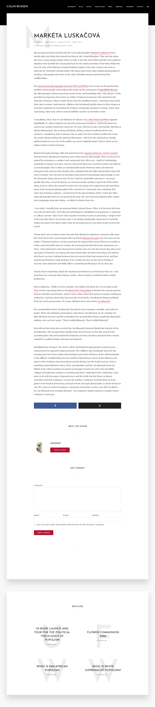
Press (110, 6)
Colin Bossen (17, 6)
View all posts (60, 450)
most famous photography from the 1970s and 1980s (63, 86)
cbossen (39, 42)
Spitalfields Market (108, 90)
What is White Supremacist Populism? (103, 668)
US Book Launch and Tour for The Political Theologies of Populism (52, 634)
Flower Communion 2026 (103, 634)
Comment (38, 485)
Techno (70, 46)
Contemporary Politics (45, 46)
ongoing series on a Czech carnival (100, 153)
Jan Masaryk (104, 301)
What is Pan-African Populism (52, 668)
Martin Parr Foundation (79, 290)
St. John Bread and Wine (97, 120)
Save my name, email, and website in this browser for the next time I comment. (70, 524)
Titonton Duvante (90, 238)
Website (95, 515)
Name (37, 515)
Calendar (129, 6)
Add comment (50, 42)
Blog (81, 6)
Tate (36, 290)
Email (66, 515)
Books (88, 6)
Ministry (57, 46)
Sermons (119, 6)
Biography (72, 6)
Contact (140, 6)
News (64, 46)
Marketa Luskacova (100, 53)
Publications (100, 6)
